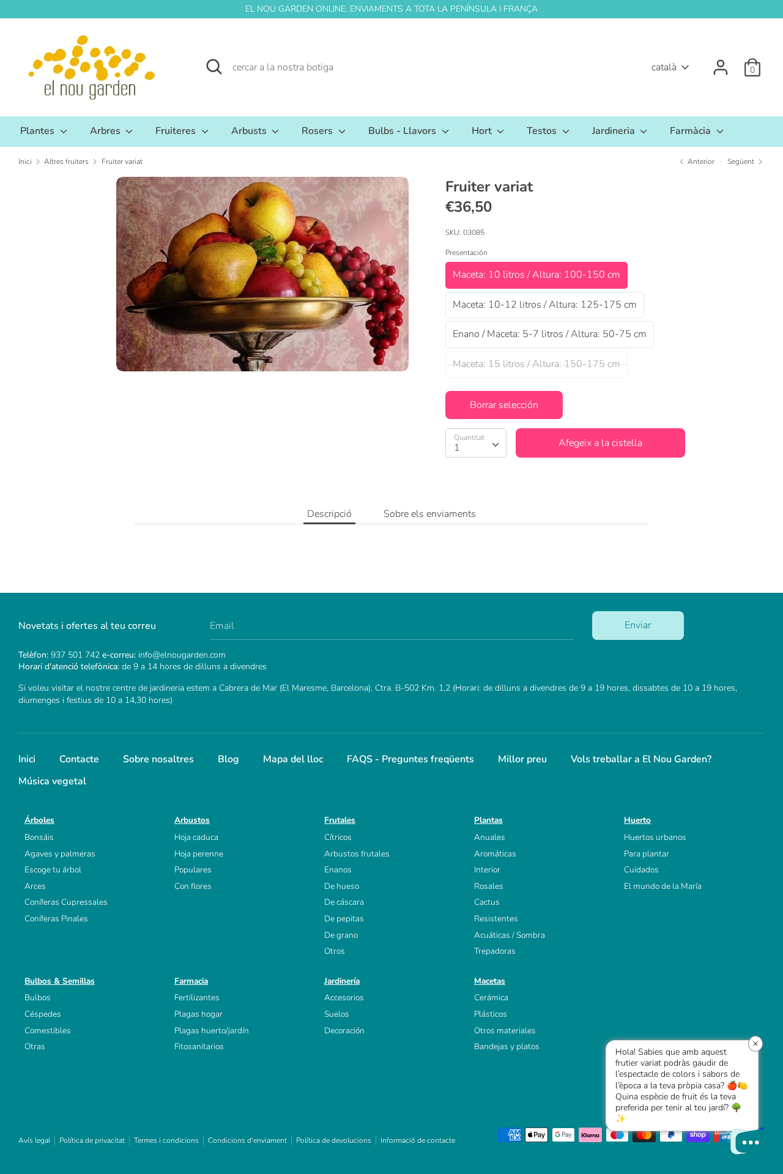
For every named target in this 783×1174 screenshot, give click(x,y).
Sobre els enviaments (430, 514)
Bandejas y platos (507, 1046)
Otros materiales (505, 1030)
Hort (483, 131)
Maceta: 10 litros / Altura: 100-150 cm (536, 274)
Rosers (318, 131)
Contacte (79, 759)
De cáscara (344, 902)
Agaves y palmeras (59, 854)
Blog (228, 759)
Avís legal (34, 1140)
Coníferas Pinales (56, 918)
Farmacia (191, 981)
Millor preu (522, 759)
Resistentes (496, 918)
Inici (26, 759)
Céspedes (42, 1014)
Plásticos (490, 1014)
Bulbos (37, 997)
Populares (193, 869)
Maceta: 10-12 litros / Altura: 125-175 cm (545, 304)
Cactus (487, 902)
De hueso (341, 886)
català (664, 67)
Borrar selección (504, 405)
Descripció (329, 514)
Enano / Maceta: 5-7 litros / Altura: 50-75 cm (550, 334)
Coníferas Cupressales (66, 902)
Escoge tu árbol (52, 869)
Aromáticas (495, 854)
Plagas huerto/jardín (211, 1030)
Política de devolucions (333, 1140)
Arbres (106, 131)
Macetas (489, 981)
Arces (35, 886)
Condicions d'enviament (247, 1140)
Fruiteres (176, 131)
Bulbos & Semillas (59, 981)
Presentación (466, 253)
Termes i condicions (166, 1140)
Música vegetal (52, 781)
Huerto (637, 820)
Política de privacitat (92, 1140)
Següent (741, 161)
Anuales (489, 837)
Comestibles (47, 1030)
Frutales (339, 820)
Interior (487, 869)
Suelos (336, 1014)
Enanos (338, 869)
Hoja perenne (198, 854)
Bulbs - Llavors (403, 131)
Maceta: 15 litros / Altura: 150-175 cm (536, 364)
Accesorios (344, 997)
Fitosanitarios (199, 1046)
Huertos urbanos (655, 837)
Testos (543, 131)
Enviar (638, 625)
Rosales (488, 886)
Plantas (488, 820)
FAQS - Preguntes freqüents (410, 759)
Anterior (700, 161)
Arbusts (250, 131)
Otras (34, 1046)
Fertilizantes (197, 997)
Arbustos (192, 820)
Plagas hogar (198, 1014)
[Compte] (720, 62)
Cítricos (338, 837)
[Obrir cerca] (214, 66)
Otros (334, 951)
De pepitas (344, 918)
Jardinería (342, 981)
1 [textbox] (457, 448)
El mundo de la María (663, 886)
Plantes (38, 131)
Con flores (193, 886)
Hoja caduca (196, 837)
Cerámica (491, 997)
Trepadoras (495, 951)
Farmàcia (691, 131)
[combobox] (476, 443)
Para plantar (646, 854)
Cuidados (641, 869)
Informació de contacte (417, 1140)
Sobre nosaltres (158, 759)
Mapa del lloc (293, 759)
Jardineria (614, 131)
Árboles (39, 820)
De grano (341, 935)
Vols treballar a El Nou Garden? (641, 759)
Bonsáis (39, 837)
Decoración (344, 1030)
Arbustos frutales (357, 854)
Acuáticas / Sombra (509, 935)
